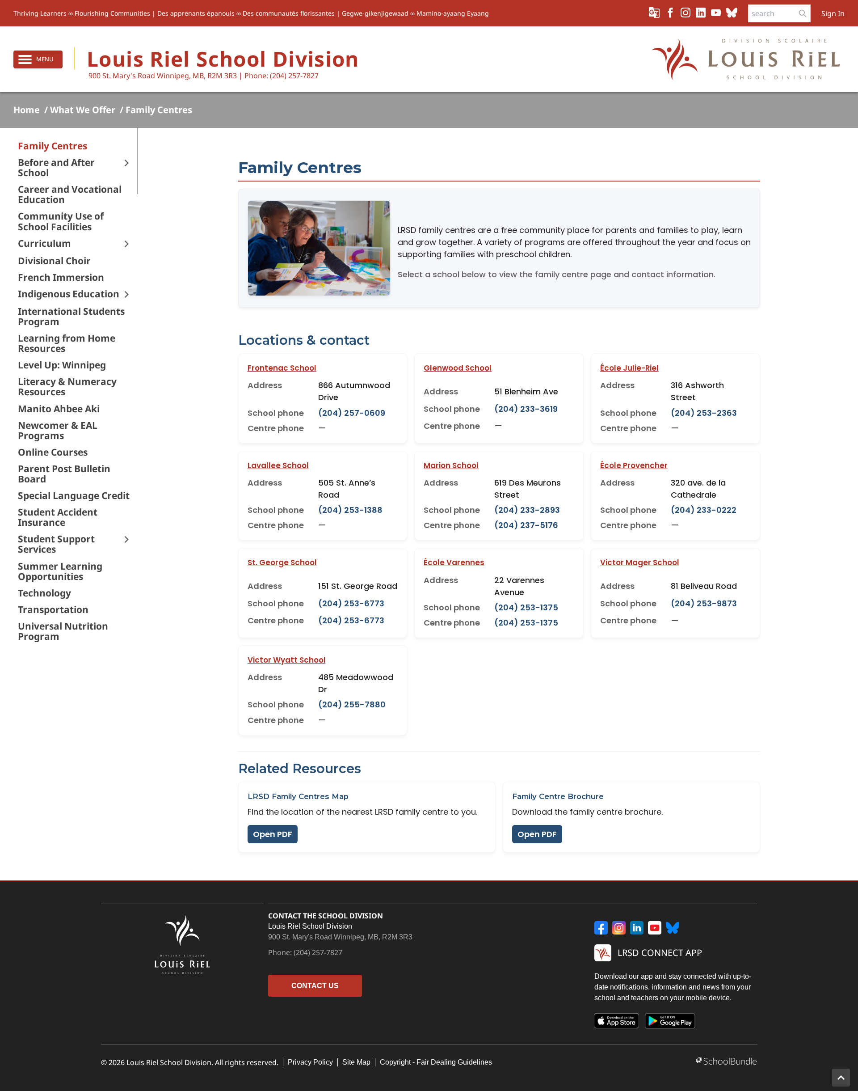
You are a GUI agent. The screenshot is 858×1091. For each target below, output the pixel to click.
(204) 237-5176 (526, 525)
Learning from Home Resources (66, 343)
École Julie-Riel (629, 368)
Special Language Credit (74, 496)
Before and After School (56, 167)
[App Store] (616, 1022)
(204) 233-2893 (527, 510)
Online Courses (53, 452)
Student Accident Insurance (57, 517)
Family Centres (159, 110)
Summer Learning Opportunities (60, 571)
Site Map (356, 1062)
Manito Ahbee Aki (59, 409)
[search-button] (802, 13)
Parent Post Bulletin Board (64, 474)
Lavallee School (278, 465)
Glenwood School (458, 368)
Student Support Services (56, 544)
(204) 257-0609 (351, 413)
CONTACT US (315, 986)
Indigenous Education (68, 294)
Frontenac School (282, 368)
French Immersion (61, 277)
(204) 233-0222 (703, 510)
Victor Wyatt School (287, 660)
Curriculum (44, 243)
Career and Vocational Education (70, 194)
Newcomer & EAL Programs (57, 430)
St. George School (282, 562)
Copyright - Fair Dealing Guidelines (436, 1062)
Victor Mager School (639, 562)
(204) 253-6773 (351, 603)
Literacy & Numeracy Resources (67, 386)
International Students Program (71, 316)
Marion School (451, 465)
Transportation (53, 610)
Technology (44, 593)
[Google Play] (670, 1022)
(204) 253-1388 (350, 510)
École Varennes (454, 562)
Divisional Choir (54, 261)
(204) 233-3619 (526, 408)
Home (26, 110)
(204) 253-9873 (704, 603)
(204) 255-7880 (352, 704)
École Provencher (634, 465)
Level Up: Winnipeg (62, 365)
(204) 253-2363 (704, 413)
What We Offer (82, 110)
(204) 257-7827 (318, 952)
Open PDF (272, 834)
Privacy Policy (310, 1062)
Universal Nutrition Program (63, 631)
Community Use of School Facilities (61, 221)
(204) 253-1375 (526, 607)
